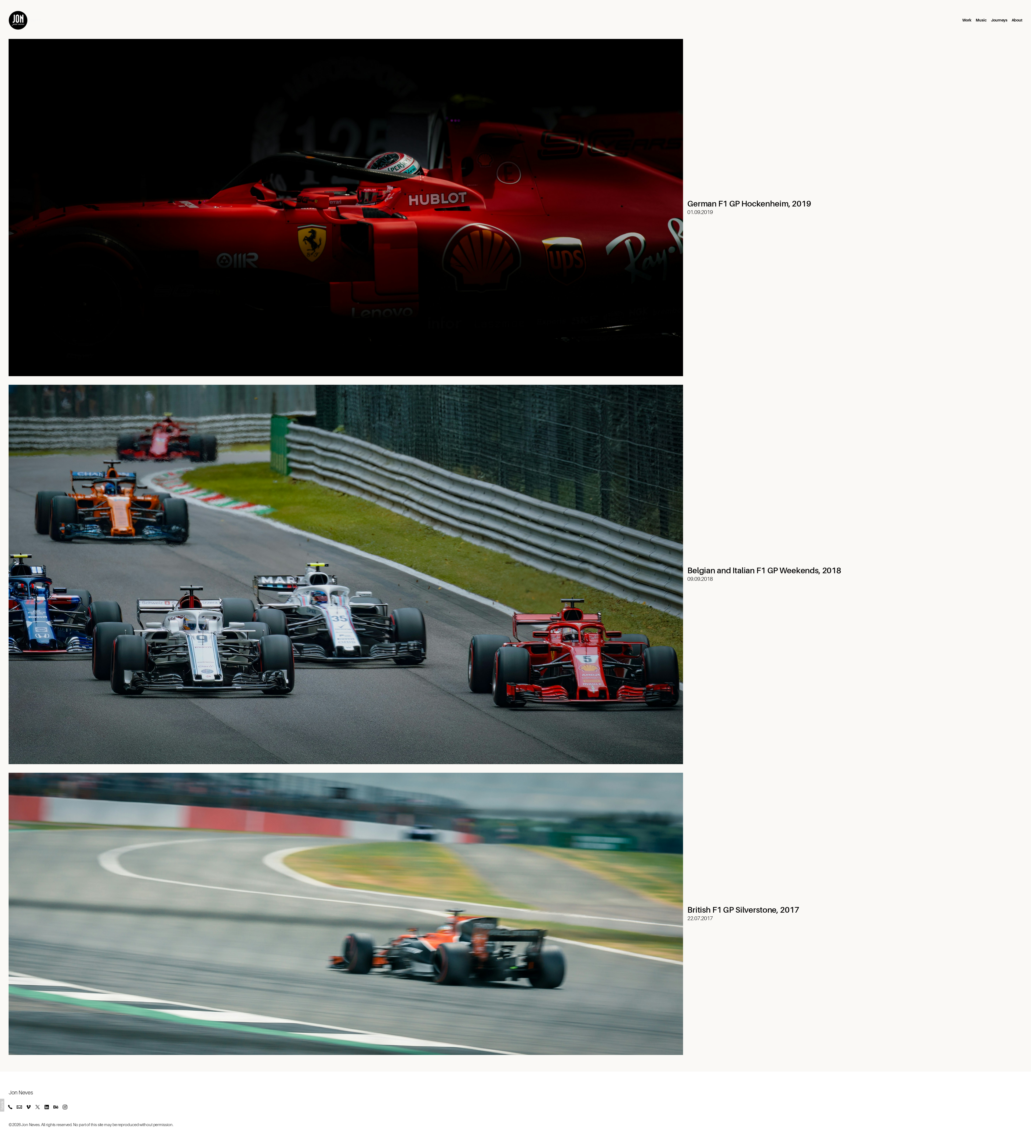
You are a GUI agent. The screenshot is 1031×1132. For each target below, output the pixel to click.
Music (981, 20)
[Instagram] (65, 1107)
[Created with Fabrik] (2, 1105)
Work (967, 20)
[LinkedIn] (46, 1107)
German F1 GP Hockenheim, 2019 (749, 203)
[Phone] (10, 1107)
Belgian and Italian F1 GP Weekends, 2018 (764, 570)
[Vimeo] (28, 1107)
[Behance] (56, 1107)
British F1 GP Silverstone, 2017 (743, 910)
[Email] (19, 1107)
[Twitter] (37, 1107)
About (1017, 20)
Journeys (999, 20)
